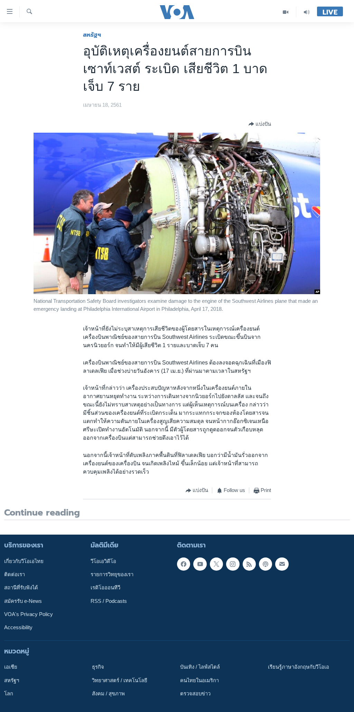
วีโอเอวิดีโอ (103, 561)
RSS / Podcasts (109, 601)
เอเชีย (10, 667)
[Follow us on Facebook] (183, 563)
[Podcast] (265, 563)
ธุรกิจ (98, 667)
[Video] (285, 12)
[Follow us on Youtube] (199, 563)
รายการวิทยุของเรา (112, 574)
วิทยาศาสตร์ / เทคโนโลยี (119, 680)
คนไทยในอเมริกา (199, 680)
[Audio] (306, 12)
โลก (8, 693)
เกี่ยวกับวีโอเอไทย (24, 561)
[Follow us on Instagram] (232, 563)
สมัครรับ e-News (23, 601)
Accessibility (18, 627)
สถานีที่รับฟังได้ (21, 587)
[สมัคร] (281, 563)
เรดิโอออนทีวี (105, 587)
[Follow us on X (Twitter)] (216, 563)
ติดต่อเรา (14, 574)
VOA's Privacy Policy (28, 614)
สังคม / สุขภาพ (108, 693)
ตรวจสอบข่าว (195, 693)
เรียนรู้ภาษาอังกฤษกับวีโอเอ (298, 667)
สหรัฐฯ (92, 34)
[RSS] (249, 563)
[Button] (260, 124)
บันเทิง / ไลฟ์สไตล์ (200, 667)
